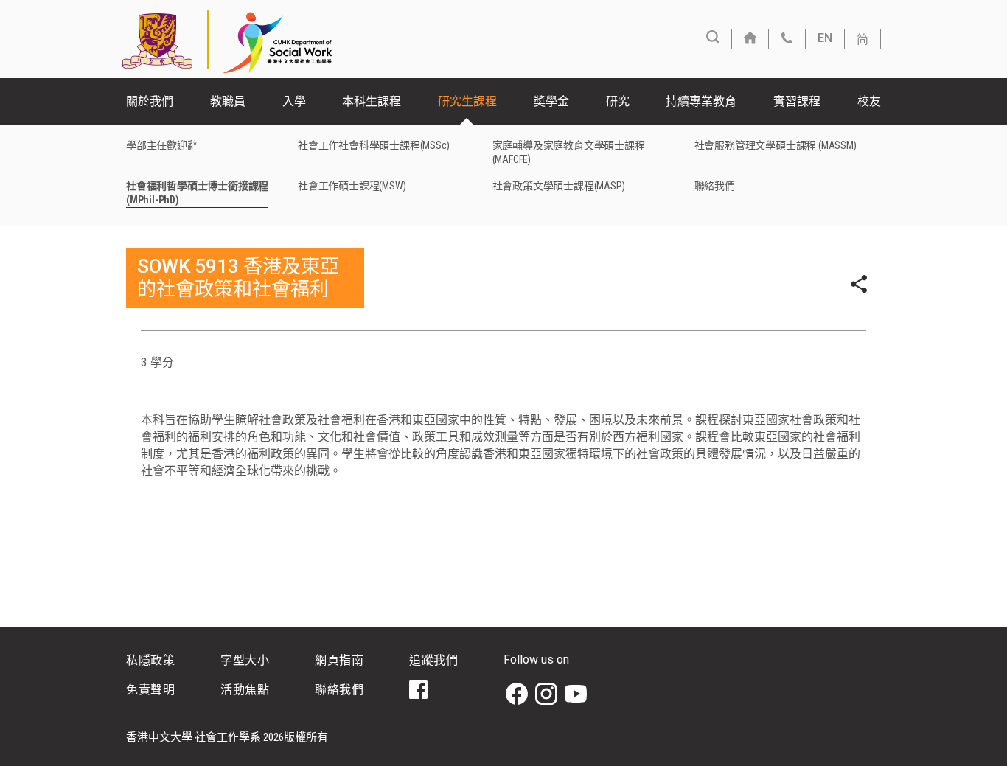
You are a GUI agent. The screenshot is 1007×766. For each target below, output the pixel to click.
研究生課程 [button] (467, 101)
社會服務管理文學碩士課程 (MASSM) (775, 145)
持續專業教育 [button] (701, 101)
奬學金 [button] (551, 101)
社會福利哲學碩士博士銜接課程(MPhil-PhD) (197, 193)
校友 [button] (869, 101)
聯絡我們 (714, 186)
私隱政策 (150, 660)
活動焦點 (244, 690)
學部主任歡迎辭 (162, 145)
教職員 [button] (227, 101)
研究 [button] (618, 101)
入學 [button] (294, 101)
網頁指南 (339, 660)
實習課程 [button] (796, 101)
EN (825, 38)
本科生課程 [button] (371, 101)
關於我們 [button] (149, 101)
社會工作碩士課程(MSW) (351, 186)
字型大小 (244, 660)
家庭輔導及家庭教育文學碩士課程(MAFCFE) (568, 152)
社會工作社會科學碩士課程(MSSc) (373, 145)
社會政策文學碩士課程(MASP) (558, 186)
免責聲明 (150, 690)
